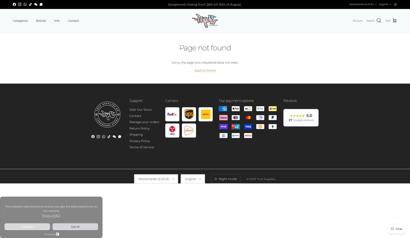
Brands (41, 20)
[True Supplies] (205, 20)
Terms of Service (141, 147)
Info (57, 20)
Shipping (136, 134)
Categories (20, 20)
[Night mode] (395, 4)
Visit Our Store (140, 110)
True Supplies (266, 179)
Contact (73, 20)
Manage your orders (144, 122)
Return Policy (139, 128)
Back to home (205, 70)
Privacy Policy (139, 141)
